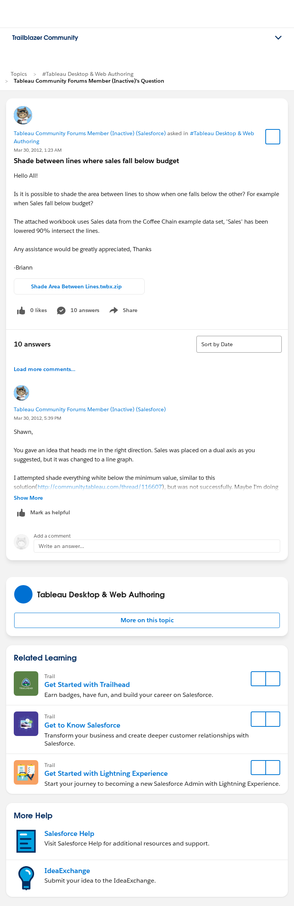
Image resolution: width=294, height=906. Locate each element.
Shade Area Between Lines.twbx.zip (76, 286)
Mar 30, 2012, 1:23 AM (38, 150)
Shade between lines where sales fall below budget (96, 160)
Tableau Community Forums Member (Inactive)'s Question (89, 80)
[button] (147, 620)
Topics (19, 73)
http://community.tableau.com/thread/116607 (100, 487)
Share (122, 312)
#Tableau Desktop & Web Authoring (88, 73)
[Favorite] (273, 137)
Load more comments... (44, 369)
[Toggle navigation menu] (278, 37)
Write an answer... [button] (61, 546)
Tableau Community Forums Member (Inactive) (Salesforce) (90, 133)
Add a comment (52, 536)
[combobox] (239, 344)
